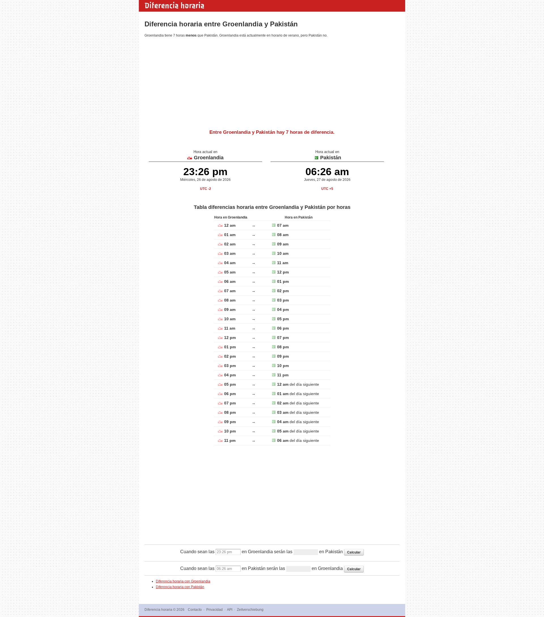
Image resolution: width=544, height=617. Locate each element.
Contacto (195, 610)
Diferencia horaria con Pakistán (180, 587)
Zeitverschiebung (250, 610)
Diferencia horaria (174, 6)
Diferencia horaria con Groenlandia (183, 581)
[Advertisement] (272, 81)
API (229, 610)
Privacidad (214, 610)
